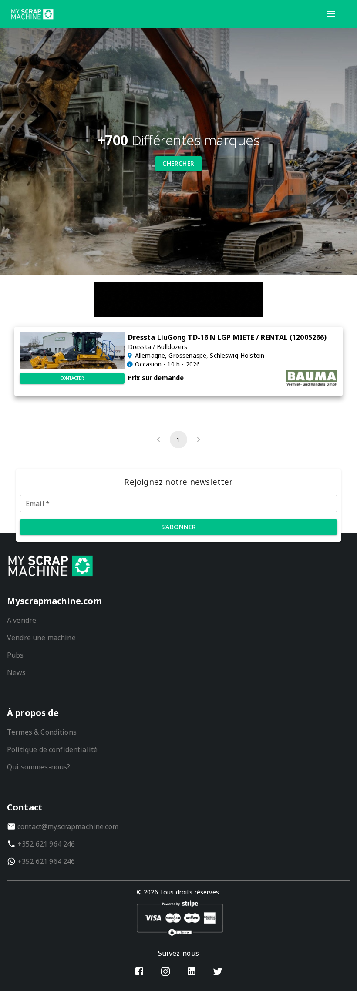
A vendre (21, 620)
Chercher (178, 163)
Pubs (15, 655)
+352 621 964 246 (46, 844)
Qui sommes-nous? (38, 767)
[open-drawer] (331, 14)
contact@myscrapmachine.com (67, 826)
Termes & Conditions (42, 732)
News (16, 672)
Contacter (72, 378)
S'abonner (178, 527)
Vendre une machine (41, 637)
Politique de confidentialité (52, 749)
